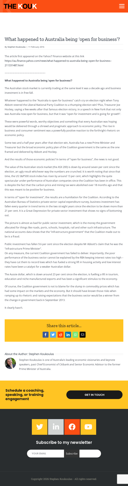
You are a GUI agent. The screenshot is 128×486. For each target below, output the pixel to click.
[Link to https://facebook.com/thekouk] (72, 427)
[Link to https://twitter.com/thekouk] (39, 427)
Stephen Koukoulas (16, 46)
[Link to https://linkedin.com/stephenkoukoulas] (56, 427)
